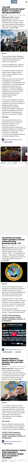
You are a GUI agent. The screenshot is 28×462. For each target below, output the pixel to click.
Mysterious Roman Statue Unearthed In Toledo (7, 194)
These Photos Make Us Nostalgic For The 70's (20, 208)
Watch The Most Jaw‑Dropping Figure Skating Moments (20, 180)
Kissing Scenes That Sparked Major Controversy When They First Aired (7, 181)
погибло (21, 402)
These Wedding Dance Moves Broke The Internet (7, 208)
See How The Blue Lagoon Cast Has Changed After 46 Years (20, 194)
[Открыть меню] (26, 2)
